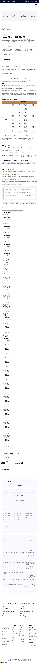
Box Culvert (21, 629)
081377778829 (19, 496)
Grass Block (21, 631)
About (13, 627)
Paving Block (21, 637)
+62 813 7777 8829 (6, 1)
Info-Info (21, 211)
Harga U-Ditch (5, 211)
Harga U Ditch (4, 28)
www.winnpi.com (15, 660)
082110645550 (19, 501)
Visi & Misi (14, 629)
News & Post (27, 1)
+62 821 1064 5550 (14, 1)
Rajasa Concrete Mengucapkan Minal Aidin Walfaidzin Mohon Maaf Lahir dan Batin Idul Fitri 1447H (32, 544)
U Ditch (3, 27)
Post (13, 631)
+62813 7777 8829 (32, 644)
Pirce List (17, 211)
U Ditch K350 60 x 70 (6, 25)
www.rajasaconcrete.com (15, 659)
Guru (11, 660)
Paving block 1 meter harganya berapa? (27, 552)
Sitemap (13, 637)
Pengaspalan (21, 639)
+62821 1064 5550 (32, 645)
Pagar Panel (21, 635)
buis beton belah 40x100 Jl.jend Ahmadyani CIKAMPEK (30, 567)
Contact (13, 635)
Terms (32, 1)
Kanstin (20, 633)
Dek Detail (7, 222)
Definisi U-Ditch (11, 211)
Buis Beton (21, 627)
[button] (36, 4)
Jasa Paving (14, 633)
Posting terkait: (4, 30)
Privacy (36, 1)
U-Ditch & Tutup (22, 641)
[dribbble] (20, 457)
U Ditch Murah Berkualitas (6, 29)
